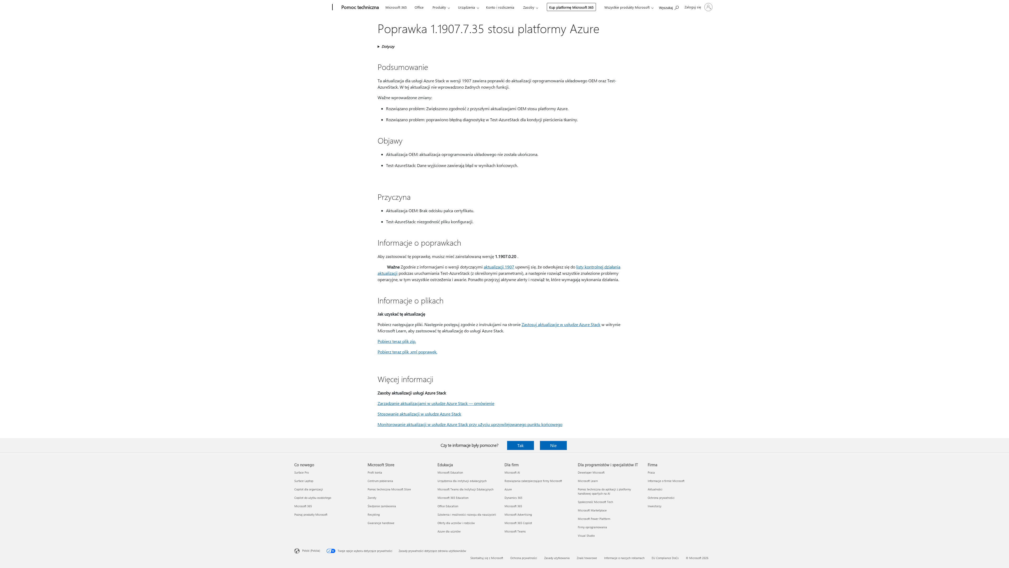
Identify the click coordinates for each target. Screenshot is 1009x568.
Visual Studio (586, 535)
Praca (651, 472)
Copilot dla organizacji (308, 489)
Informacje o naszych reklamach (624, 558)
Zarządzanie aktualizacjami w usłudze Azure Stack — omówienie (436, 403)
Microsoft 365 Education (453, 498)
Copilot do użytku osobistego (312, 498)
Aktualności (655, 489)
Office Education (447, 506)
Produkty (439, 7)
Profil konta (375, 472)
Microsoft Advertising (518, 514)
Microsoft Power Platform (594, 519)
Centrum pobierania (380, 481)
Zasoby (528, 7)
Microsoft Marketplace (592, 510)
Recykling (374, 514)
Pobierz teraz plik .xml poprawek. (407, 351)
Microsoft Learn (588, 481)
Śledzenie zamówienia (382, 506)
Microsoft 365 (396, 7)
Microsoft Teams (515, 531)
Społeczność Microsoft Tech (595, 502)
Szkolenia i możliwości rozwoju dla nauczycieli (466, 514)
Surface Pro (301, 472)
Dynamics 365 (513, 498)
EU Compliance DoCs (665, 558)
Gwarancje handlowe (381, 523)
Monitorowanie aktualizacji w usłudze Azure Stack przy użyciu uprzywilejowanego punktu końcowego (470, 424)
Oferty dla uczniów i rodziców (456, 523)
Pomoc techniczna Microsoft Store (389, 489)
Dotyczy (388, 46)
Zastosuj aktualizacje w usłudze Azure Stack (561, 324)
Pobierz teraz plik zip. (397, 341)
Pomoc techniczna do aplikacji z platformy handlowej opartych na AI (604, 491)
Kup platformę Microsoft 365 (571, 7)
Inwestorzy (654, 506)
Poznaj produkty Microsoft (310, 514)
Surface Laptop (303, 481)
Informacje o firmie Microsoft (666, 481)
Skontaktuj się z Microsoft (486, 558)
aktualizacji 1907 (499, 267)
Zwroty (372, 498)
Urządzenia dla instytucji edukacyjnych (462, 481)
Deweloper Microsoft (591, 472)
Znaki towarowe (587, 558)
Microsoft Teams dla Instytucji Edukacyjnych (465, 489)
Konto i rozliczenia (500, 7)
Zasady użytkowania (557, 558)
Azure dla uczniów (449, 531)
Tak (520, 445)
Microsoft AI (512, 472)
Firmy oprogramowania (592, 527)
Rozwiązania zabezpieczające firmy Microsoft (533, 481)
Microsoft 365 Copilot (518, 523)
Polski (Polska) (311, 550)
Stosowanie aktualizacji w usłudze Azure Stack (419, 414)
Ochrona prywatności (661, 498)
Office (419, 7)
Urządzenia (466, 7)
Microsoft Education (450, 472)
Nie (553, 445)
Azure (508, 489)
